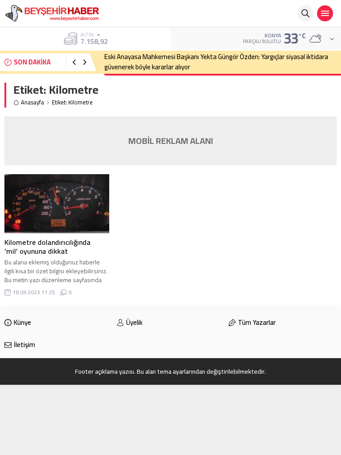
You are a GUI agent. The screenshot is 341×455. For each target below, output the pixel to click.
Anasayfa (32, 102)
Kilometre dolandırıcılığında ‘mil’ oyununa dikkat (47, 246)
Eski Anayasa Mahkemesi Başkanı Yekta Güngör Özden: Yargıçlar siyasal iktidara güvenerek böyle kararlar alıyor (216, 61)
